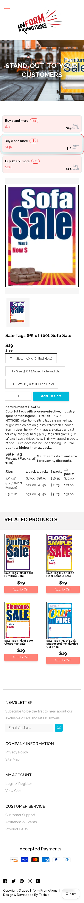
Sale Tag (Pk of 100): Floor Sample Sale (60, 575)
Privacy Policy (16, 752)
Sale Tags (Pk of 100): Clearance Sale (18, 642)
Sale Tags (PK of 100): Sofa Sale (38, 335)
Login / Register (18, 784)
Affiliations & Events (21, 822)
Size (9, 350)
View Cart (13, 791)
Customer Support (20, 815)
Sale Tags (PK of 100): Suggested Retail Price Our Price (62, 643)
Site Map (12, 759)
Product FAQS (16, 829)
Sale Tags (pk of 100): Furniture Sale (18, 575)
